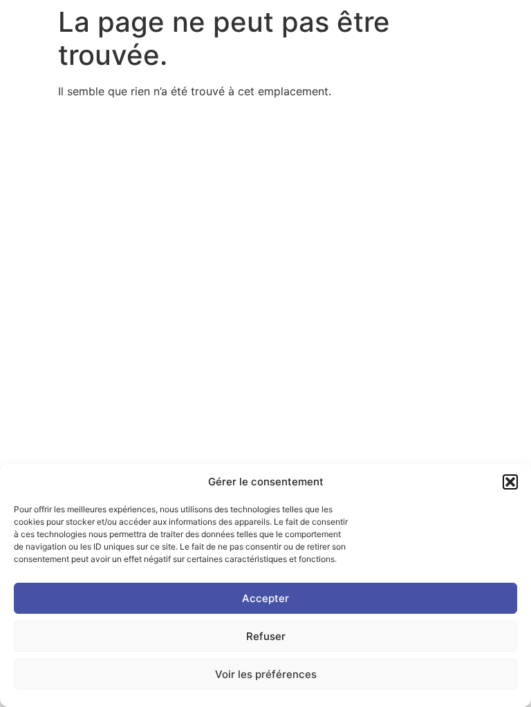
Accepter (265, 598)
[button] (510, 482)
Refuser (266, 636)
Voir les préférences (266, 674)
